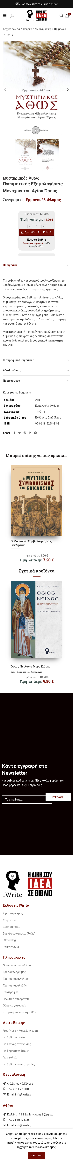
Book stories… (11, 926)
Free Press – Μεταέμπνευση (20, 1030)
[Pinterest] (25, 432)
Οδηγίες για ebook (14, 1005)
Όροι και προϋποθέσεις (18, 965)
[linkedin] (30, 432)
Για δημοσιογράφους (16, 1050)
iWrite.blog (9, 940)
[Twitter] (19, 432)
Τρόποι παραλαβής (15, 985)
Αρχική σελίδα (11, 29)
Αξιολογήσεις (12, 370)
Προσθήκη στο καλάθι (38, 232)
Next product (13, 35)
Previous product (5, 35)
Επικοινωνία (11, 946)
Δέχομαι (36, 1155)
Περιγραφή (10, 265)
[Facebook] (14, 432)
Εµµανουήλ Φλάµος (43, 199)
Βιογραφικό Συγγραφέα (18, 360)
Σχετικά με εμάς (13, 913)
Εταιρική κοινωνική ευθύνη (20, 1012)
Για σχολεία (10, 1057)
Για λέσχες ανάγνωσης (17, 1044)
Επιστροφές (10, 992)
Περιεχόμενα (11, 380)
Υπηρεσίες (10, 920)
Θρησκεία (60, 29)
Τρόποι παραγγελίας (16, 978)
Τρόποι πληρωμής (14, 972)
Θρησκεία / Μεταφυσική (37, 29)
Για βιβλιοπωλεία (14, 1037)
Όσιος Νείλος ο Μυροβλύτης (30, 666)
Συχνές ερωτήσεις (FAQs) (19, 933)
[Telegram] (35, 432)
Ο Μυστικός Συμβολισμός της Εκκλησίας (31, 543)
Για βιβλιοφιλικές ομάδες (19, 1064)
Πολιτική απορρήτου (16, 998)
